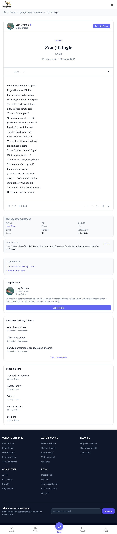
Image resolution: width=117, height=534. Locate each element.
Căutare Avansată (88, 448)
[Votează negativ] (92, 206)
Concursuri (7, 479)
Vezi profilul (58, 308)
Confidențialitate (49, 488)
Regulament (7, 488)
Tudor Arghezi (48, 457)
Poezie (39, 12)
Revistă (5, 484)
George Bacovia (48, 448)
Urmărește (104, 26)
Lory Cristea (11, 226)
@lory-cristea (26, 12)
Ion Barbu (45, 461)
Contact (45, 493)
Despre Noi (46, 475)
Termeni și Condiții (49, 484)
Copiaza (106, 243)
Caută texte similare (15, 270)
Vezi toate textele (58, 357)
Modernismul (8, 452)
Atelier (13, 12)
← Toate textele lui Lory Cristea (21, 266)
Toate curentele (9, 461)
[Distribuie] (102, 206)
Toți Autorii (85, 452)
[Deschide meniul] (112, 4)
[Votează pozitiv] (84, 206)
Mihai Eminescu (48, 443)
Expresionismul (9, 457)
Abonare (108, 511)
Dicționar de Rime (88, 443)
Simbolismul (7, 448)
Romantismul (8, 443)
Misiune (44, 479)
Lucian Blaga (47, 452)
